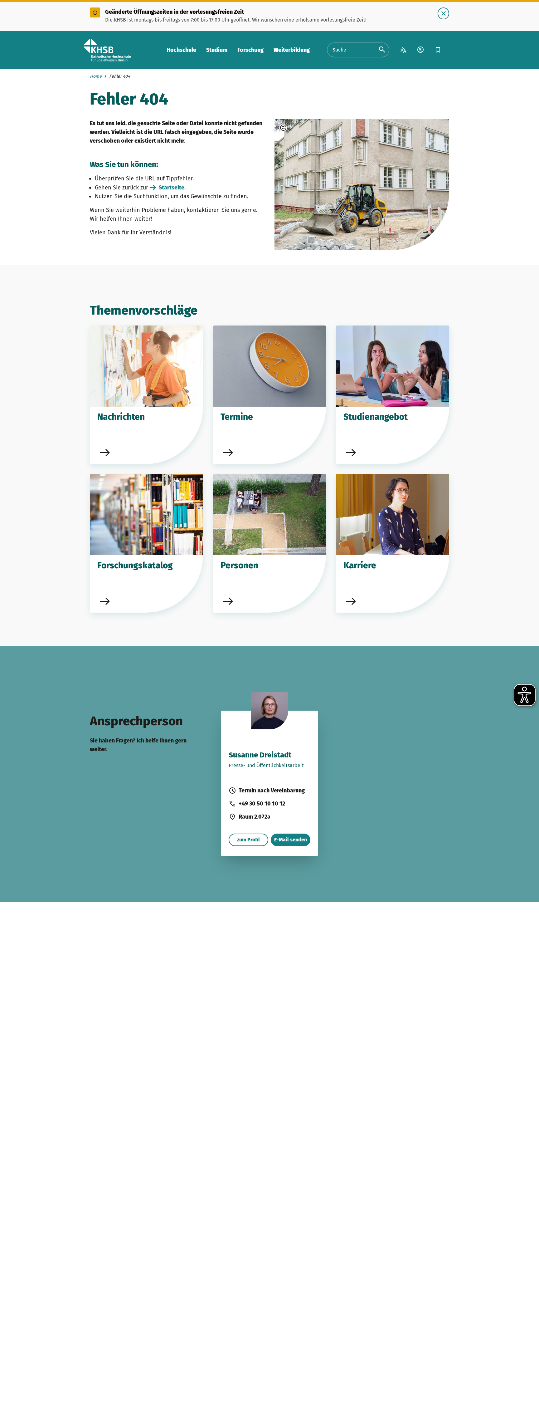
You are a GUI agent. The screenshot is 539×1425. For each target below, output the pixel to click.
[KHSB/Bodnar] (300, 127)
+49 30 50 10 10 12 (262, 803)
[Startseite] (107, 50)
